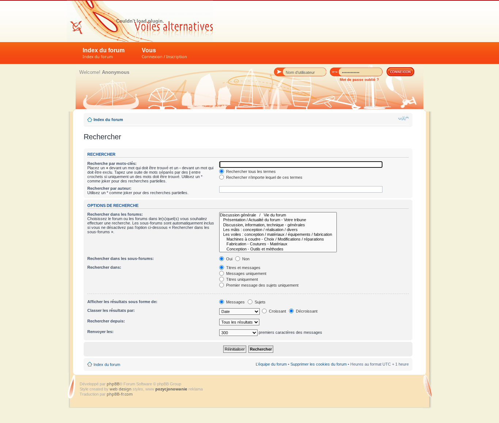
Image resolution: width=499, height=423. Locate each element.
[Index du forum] (140, 21)
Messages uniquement (245, 273)
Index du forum (104, 53)
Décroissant (306, 311)
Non (245, 259)
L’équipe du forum (271, 364)
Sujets (260, 302)
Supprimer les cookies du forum (318, 364)
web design (121, 389)
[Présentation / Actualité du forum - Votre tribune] (278, 220)
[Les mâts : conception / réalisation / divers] (278, 229)
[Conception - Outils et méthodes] (278, 249)
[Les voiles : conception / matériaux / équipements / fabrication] (278, 234)
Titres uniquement (241, 279)
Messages (235, 302)
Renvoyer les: (100, 331)
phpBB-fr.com (120, 394)
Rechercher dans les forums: (115, 214)
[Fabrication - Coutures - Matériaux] (278, 244)
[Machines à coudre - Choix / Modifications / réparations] (278, 239)
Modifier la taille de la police (403, 118)
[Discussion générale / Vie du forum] (278, 215)
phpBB (113, 383)
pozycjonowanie (171, 389)
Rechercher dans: (104, 267)
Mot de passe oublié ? (359, 80)
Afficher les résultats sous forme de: (122, 301)
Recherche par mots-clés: (112, 163)
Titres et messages (242, 267)
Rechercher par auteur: (109, 188)
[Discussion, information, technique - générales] (278, 225)
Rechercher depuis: (106, 321)
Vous (164, 53)
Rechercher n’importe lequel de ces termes (263, 177)
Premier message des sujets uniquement (261, 285)
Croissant (277, 311)
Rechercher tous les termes (250, 171)
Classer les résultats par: (111, 310)
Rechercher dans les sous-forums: (120, 258)
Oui (228, 259)
